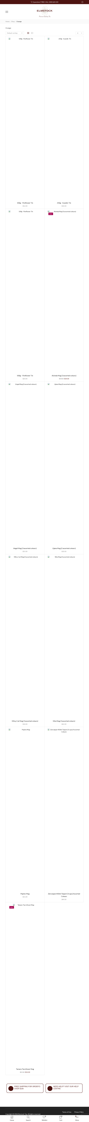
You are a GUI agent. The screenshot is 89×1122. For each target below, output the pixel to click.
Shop (13, 21)
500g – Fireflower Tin (25, 376)
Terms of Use (66, 1112)
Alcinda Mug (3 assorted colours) (64, 376)
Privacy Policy (79, 1112)
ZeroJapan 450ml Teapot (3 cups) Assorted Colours (64, 895)
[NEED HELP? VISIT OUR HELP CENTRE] (49, 1088)
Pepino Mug (25, 894)
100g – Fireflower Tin (25, 203)
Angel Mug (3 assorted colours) (25, 548)
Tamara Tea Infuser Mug (25, 1069)
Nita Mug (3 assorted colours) (64, 721)
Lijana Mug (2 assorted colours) (64, 548)
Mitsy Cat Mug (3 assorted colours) (25, 721)
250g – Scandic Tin (64, 203)
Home (8, 21)
